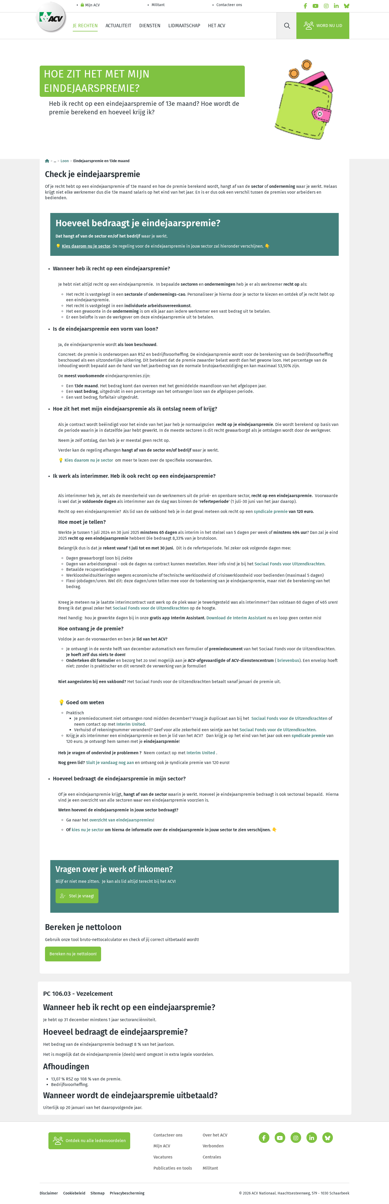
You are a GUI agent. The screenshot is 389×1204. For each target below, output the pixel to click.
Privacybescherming (127, 1193)
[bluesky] (346, 6)
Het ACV (216, 26)
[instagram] (326, 6)
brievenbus (288, 660)
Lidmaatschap (184, 26)
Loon (65, 161)
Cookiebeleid (74, 1193)
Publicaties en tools (172, 1168)
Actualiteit (118, 26)
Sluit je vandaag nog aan (110, 762)
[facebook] (305, 6)
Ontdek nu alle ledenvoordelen (96, 1140)
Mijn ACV (92, 5)
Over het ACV (215, 1135)
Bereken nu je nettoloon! (73, 953)
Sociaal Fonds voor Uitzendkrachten (289, 563)
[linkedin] (336, 6)
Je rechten (85, 26)
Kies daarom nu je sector (86, 246)
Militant (158, 5)
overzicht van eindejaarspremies (121, 820)
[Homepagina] (47, 161)
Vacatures (163, 1157)
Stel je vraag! (81, 895)
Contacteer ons (229, 5)
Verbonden (213, 1145)
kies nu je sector (88, 829)
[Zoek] (287, 25)
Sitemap (98, 1193)
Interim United (130, 724)
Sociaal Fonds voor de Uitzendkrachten (151, 608)
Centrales (212, 1157)
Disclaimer (49, 1193)
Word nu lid (329, 25)
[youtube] (315, 6)
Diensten (149, 26)
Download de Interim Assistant (236, 617)
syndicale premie (271, 511)
